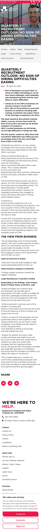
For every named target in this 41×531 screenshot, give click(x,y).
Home (3, 19)
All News (4, 49)
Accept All (20, 514)
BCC (3, 86)
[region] (20, 512)
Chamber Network (31, 49)
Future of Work (15, 54)
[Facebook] (31, 1)
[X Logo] (36, 1)
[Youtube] (34, 1)
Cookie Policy (33, 508)
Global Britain (31, 54)
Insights (13, 49)
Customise (20, 520)
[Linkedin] (39, 1)
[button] (38, 9)
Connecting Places (18, 19)
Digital (3, 54)
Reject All (20, 526)
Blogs (20, 49)
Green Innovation (7, 58)
